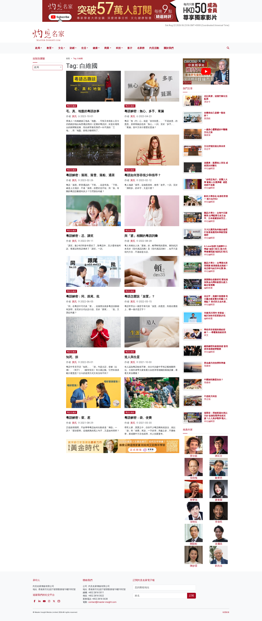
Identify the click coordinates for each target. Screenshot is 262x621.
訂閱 (191, 595)
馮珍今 (207, 101)
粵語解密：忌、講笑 (79, 236)
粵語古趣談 (71, 106)
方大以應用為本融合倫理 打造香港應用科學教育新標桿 (216, 232)
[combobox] (47, 67)
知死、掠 (72, 357)
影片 (130, 48)
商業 (106, 48)
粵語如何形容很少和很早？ (142, 175)
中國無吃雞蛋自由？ (213, 379)
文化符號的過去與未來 (214, 146)
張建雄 (207, 366)
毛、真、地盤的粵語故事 (82, 111)
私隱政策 (226, 612)
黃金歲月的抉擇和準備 (214, 363)
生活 (83, 48)
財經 (72, 48)
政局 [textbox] (36, 67)
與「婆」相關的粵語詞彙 (141, 236)
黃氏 (74, 116)
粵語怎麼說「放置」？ (139, 296)
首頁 (68, 58)
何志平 (207, 149)
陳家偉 (207, 135)
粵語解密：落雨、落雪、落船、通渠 (90, 175)
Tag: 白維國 (78, 58)
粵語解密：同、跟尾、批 (82, 296)
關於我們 (169, 48)
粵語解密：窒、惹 (78, 417)
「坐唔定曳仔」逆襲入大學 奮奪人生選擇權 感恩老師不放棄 (215, 182)
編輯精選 (208, 288)
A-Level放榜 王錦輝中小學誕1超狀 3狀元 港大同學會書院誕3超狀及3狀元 (216, 249)
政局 (37, 48)
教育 (49, 48)
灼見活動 (154, 48)
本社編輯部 (209, 168)
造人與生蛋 (132, 357)
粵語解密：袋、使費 (138, 417)
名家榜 (140, 48)
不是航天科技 (210, 396)
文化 (60, 48)
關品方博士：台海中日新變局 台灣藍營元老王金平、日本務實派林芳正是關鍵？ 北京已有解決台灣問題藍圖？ (216, 218)
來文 (206, 335)
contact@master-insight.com (102, 602)
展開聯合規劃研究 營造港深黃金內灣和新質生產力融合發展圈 (216, 282)
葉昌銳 (207, 118)
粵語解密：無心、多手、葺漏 (144, 111)
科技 (118, 48)
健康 (95, 48)
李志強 (207, 399)
